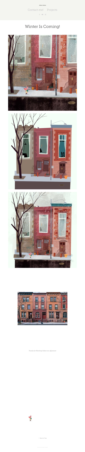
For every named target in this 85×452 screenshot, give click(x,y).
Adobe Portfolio (45, 447)
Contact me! (35, 9)
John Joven (42, 5)
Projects (52, 9)
